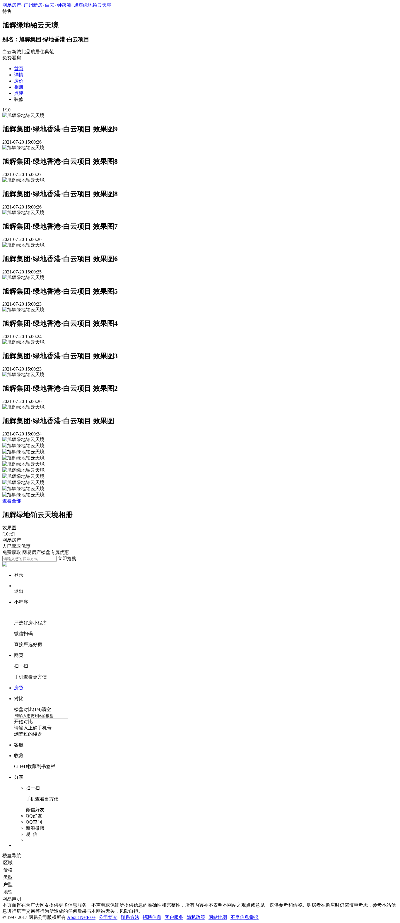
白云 (49, 5)
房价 (18, 80)
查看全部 (11, 500)
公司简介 (108, 917)
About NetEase (81, 917)
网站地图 (217, 917)
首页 (18, 68)
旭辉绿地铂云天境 (92, 5)
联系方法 (130, 917)
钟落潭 (64, 5)
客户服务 (174, 917)
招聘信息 (152, 917)
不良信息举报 (244, 917)
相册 (18, 87)
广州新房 (33, 5)
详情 (18, 74)
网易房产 (11, 5)
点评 (18, 93)
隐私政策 (196, 917)
